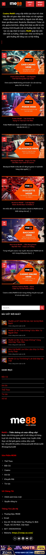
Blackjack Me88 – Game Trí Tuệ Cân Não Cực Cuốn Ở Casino (23, 162)
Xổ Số (4, 398)
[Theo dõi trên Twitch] (31, 538)
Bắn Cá (5, 377)
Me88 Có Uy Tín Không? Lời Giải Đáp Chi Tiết (25, 360)
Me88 (4, 432)
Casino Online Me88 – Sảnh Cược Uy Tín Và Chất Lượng (23, 288)
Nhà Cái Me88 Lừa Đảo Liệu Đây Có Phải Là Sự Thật (26, 350)
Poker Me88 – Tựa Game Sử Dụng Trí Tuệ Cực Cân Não (23, 120)
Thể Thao (6, 390)
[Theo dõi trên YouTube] (27, 538)
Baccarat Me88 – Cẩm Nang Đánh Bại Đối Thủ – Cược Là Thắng (23, 246)
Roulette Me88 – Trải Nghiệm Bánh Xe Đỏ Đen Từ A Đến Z (23, 204)
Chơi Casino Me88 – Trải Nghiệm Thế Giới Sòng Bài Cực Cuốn (23, 78)
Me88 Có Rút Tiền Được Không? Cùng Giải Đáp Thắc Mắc (24, 341)
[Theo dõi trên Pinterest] (19, 538)
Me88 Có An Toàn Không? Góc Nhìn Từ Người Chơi (25, 331)
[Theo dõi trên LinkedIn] (23, 538)
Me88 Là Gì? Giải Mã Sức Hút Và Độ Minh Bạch (25, 322)
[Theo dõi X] (15, 538)
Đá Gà (4, 385)
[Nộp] (42, 308)
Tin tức (5, 394)
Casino (5, 381)
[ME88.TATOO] (15, 4)
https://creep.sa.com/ (22, 533)
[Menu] (3, 4)
